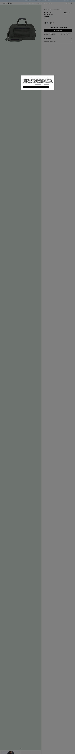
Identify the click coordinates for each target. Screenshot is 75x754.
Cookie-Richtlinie (46, 84)
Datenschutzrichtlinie (38, 84)
